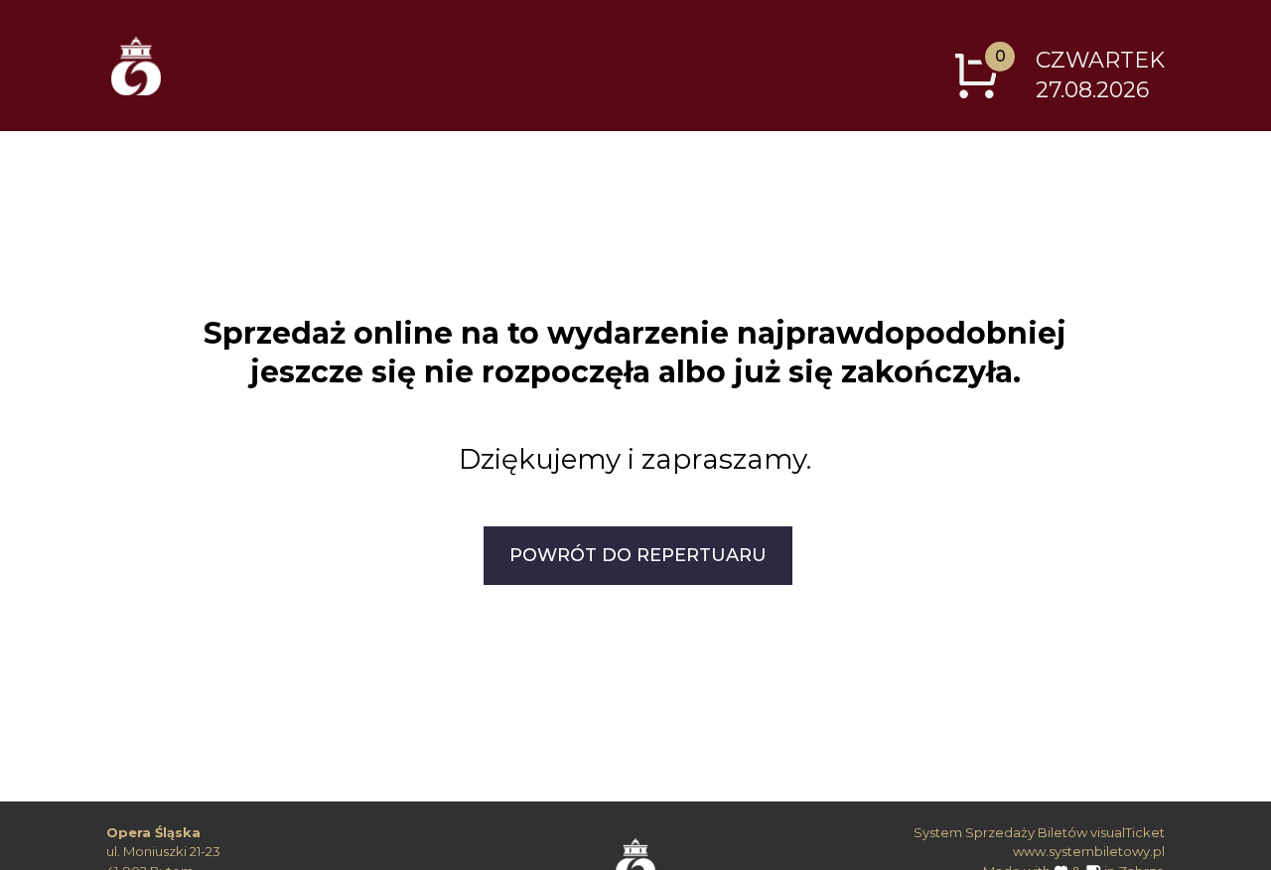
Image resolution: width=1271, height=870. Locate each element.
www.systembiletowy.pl (1089, 851)
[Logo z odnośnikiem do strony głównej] (136, 65)
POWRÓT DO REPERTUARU (638, 555)
